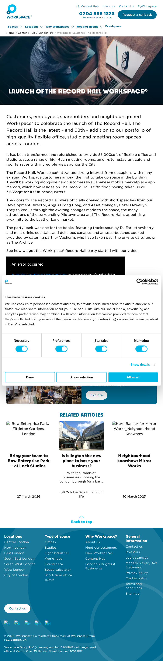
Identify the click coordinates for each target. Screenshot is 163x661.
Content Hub (89, 6)
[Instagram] (7, 623)
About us (92, 542)
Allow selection (81, 377)
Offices (50, 542)
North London (15, 547)
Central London (16, 542)
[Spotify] (38, 623)
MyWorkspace (147, 6)
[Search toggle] (77, 6)
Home (10, 32)
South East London (19, 558)
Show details (140, 364)
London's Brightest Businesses (100, 566)
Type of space (57, 536)
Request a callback (137, 14)
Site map (133, 593)
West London (14, 569)
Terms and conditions (134, 586)
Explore (96, 395)
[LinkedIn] (48, 623)
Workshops (53, 558)
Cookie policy (136, 578)
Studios (50, 547)
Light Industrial (56, 553)
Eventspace (113, 26)
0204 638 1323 (97, 13)
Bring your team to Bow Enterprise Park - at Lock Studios (28, 460)
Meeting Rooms (87, 26)
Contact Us (126, 6)
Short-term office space (58, 577)
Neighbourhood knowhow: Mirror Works (134, 460)
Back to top (81, 522)
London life (44, 32)
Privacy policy (137, 573)
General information (136, 538)
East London (14, 553)
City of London (16, 575)
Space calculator (58, 569)
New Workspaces (98, 553)
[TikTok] (17, 623)
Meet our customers (101, 547)
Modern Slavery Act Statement (141, 565)
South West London (19, 564)
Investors (109, 6)
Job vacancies (137, 557)
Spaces (13, 26)
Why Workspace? (57, 26)
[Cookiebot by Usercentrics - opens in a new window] (139, 282)
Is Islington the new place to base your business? (81, 460)
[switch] (61, 349)
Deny (30, 377)
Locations (31, 26)
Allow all (133, 377)
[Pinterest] (28, 623)
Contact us (134, 546)
